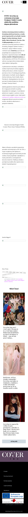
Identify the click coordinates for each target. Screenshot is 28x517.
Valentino (11, 281)
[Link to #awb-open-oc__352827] (21, 2)
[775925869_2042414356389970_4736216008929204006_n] (14, 343)
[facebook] (10, 459)
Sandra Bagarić (21, 280)
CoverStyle (20, 279)
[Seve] (3, 11)
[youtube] (14, 459)
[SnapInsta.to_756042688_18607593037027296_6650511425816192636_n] (14, 393)
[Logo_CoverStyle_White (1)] (13, 452)
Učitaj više (14, 441)
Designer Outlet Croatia (12, 280)
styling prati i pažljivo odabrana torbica (13, 97)
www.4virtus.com (18, 511)
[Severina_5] (14, 293)
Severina (6, 281)
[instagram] (17, 459)
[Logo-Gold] (7, 1)
